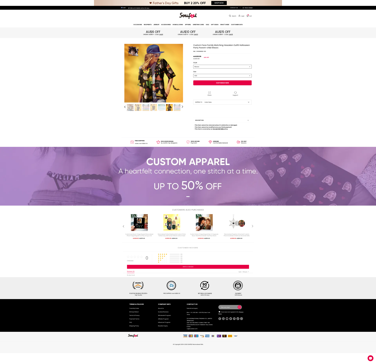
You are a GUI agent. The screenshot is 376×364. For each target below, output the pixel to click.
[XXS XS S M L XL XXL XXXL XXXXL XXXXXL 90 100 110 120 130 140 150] (222, 76)
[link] (137, 24)
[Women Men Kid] (222, 66)
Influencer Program (164, 322)
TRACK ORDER (248, 8)
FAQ (130, 322)
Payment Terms (134, 319)
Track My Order (134, 308)
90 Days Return (134, 312)
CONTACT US (234, 8)
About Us (161, 308)
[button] (232, 16)
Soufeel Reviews (163, 312)
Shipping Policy (134, 326)
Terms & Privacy (134, 315)
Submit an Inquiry (192, 308)
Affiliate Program (163, 319)
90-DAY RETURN (218, 129)
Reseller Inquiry (163, 326)
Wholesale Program (164, 315)
